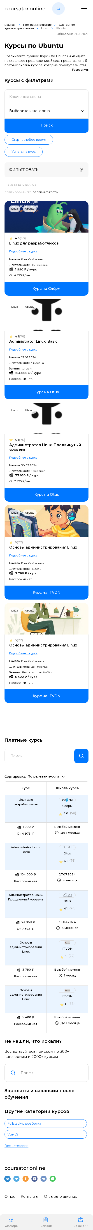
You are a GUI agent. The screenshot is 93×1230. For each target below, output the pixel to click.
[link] (46, 289)
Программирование (37, 24)
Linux (45, 28)
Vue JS (12, 1134)
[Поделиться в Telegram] (7, 1179)
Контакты (29, 1196)
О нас (10, 1196)
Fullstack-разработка (24, 1124)
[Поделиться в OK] (25, 1179)
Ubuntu (29, 208)
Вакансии (81, 1226)
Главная (10, 24)
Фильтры (11, 1226)
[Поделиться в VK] (43, 1179)
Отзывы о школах (60, 1196)
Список (46, 1226)
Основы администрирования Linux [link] (26, 947)
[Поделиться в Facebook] (34, 1179)
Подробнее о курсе (23, 251)
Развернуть (80, 69)
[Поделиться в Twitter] (16, 1179)
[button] (58, 8)
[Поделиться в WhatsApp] (52, 1179)
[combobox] (51, 1073)
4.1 (20, 336)
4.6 (20, 238)
